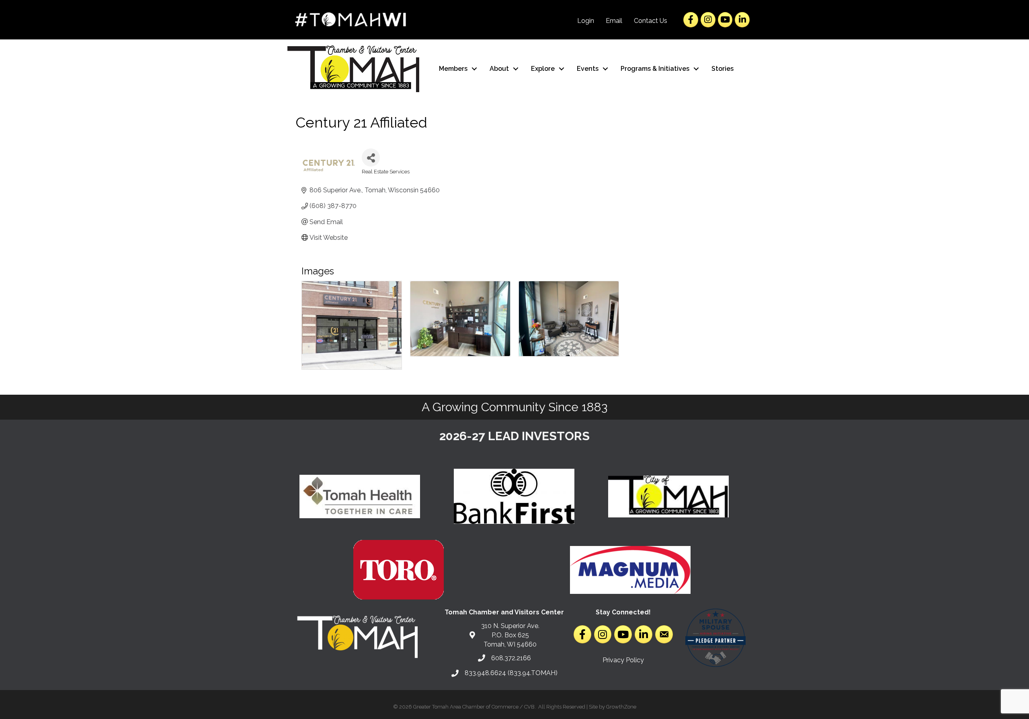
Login (585, 21)
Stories (722, 68)
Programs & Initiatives (655, 68)
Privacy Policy (623, 660)
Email (614, 21)
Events (588, 68)
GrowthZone (621, 707)
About (499, 68)
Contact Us (650, 21)
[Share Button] (371, 157)
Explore (543, 68)
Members (453, 68)
